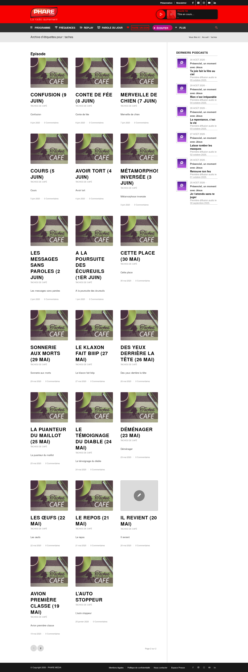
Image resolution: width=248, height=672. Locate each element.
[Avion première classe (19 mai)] (49, 572)
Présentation (166, 2)
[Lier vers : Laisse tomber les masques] (181, 137)
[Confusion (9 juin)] (49, 73)
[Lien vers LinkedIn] (214, 2)
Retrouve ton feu (200, 171)
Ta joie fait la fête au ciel (202, 72)
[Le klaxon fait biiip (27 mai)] (94, 325)
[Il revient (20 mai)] (139, 495)
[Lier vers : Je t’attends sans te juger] (181, 186)
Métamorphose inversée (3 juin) (142, 176)
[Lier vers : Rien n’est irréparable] (181, 88)
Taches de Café (39, 105)
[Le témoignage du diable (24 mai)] (94, 407)
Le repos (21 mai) (92, 520)
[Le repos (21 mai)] (94, 495)
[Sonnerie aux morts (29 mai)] (49, 325)
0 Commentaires (51, 122)
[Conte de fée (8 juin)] (94, 73)
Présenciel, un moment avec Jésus (203, 65)
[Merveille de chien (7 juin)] (139, 73)
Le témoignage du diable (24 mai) (94, 438)
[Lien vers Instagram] (203, 2)
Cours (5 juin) (42, 173)
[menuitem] (166, 3)
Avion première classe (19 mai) (45, 602)
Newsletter (181, 2)
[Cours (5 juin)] (49, 149)
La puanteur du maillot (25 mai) (48, 435)
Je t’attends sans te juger (202, 195)
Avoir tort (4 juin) (94, 173)
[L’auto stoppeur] (94, 572)
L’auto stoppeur (89, 596)
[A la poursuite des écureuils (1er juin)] (94, 231)
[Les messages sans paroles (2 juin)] (49, 231)
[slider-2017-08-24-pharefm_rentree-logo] (44, 14)
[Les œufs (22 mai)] (49, 495)
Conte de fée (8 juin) (94, 97)
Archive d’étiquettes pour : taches (52, 37)
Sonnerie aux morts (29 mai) (45, 353)
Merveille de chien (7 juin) (139, 97)
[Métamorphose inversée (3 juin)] (139, 149)
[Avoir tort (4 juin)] (94, 149)
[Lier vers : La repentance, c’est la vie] (181, 111)
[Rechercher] (213, 27)
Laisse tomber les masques (201, 147)
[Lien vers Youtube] (209, 2)
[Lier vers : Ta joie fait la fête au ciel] (181, 63)
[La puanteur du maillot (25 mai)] (49, 407)
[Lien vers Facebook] (193, 2)
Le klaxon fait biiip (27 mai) (92, 353)
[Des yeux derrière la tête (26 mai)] (139, 325)
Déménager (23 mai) (137, 432)
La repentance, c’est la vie (202, 121)
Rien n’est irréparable (203, 97)
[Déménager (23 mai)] (139, 407)
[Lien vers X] (198, 2)
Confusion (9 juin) (48, 97)
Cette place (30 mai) (138, 255)
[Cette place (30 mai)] (139, 231)
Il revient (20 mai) (139, 520)
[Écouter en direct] (160, 14)
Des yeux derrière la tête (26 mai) (138, 353)
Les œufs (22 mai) (48, 520)
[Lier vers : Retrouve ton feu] (181, 163)
